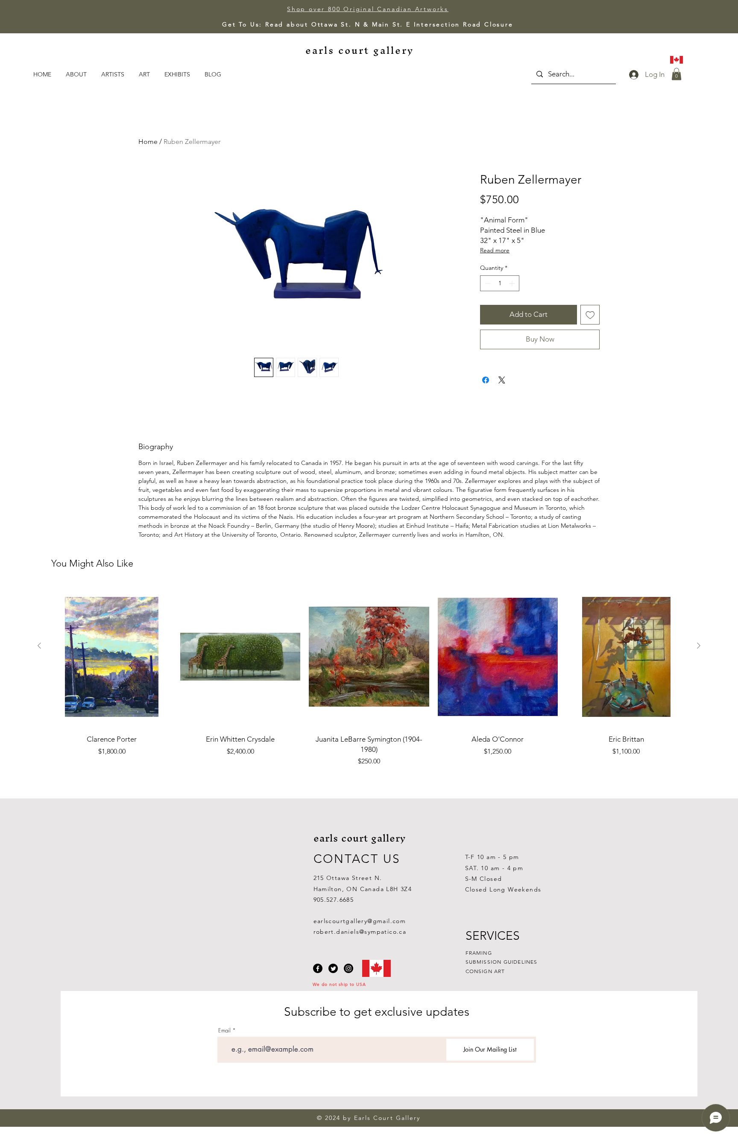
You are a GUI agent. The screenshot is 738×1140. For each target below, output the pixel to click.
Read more (495, 250)
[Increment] (512, 283)
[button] (145, 74)
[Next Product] (699, 645)
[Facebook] (317, 968)
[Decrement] (486, 283)
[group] (369, 676)
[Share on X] (502, 380)
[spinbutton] (499, 283)
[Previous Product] (39, 645)
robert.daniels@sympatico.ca (360, 931)
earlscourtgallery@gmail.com (359, 921)
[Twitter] (333, 968)
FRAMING (479, 953)
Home (148, 141)
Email (224, 1030)
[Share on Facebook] (485, 380)
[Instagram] (348, 968)
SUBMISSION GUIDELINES (502, 962)
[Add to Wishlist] (590, 314)
